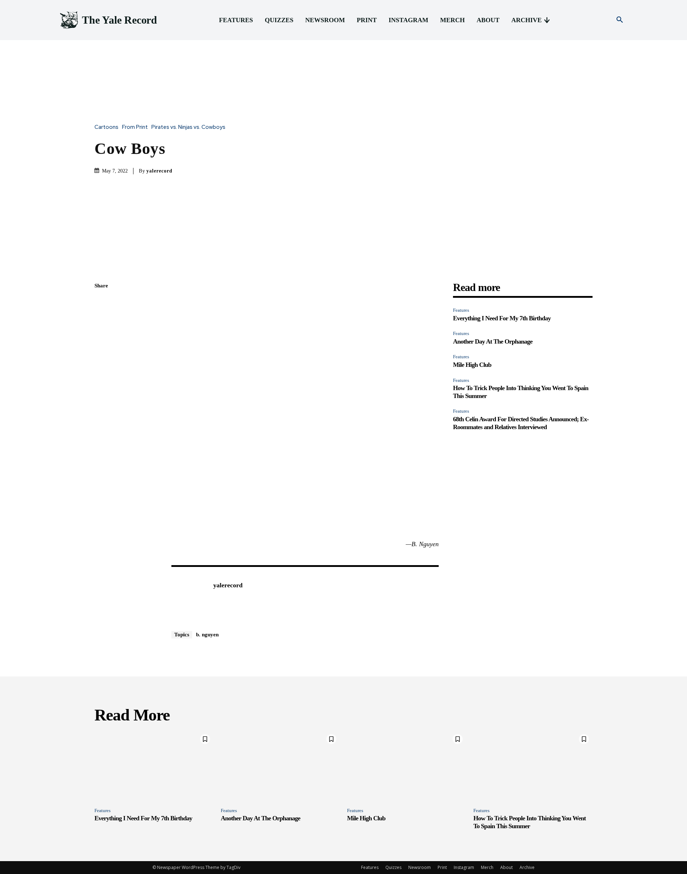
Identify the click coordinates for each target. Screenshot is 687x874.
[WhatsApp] (101, 353)
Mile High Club (472, 364)
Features (461, 310)
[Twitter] (101, 320)
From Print (135, 127)
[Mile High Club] (406, 766)
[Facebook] (101, 303)
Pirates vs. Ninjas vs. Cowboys (188, 127)
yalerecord (159, 171)
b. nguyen (207, 634)
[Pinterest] (101, 337)
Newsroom (419, 867)
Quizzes (393, 867)
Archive (527, 867)
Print (442, 867)
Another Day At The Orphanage (492, 341)
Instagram (464, 867)
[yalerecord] (188, 596)
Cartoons (106, 127)
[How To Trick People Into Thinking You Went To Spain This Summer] (533, 766)
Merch (487, 867)
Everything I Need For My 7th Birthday (502, 318)
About (506, 867)
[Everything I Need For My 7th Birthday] (154, 766)
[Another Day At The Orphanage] (280, 766)
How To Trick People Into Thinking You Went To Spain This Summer (529, 822)
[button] (619, 20)
